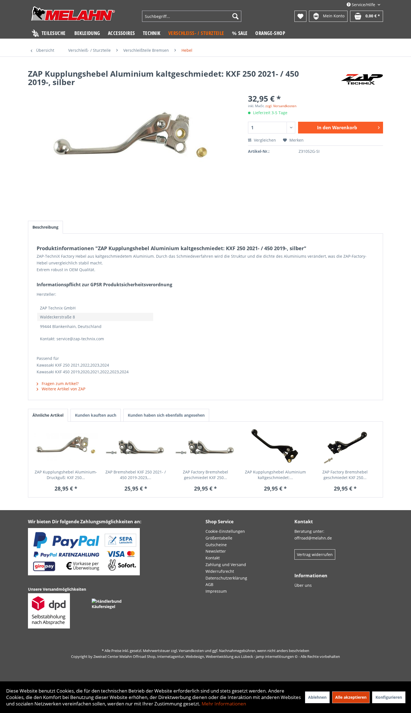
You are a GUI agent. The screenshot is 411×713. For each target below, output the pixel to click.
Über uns (303, 585)
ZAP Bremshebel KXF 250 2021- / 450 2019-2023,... (135, 474)
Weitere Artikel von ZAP (63, 388)
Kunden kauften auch (95, 415)
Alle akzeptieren (351, 697)
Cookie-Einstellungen (225, 531)
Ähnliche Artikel (47, 415)
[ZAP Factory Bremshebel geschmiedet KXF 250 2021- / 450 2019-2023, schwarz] (345, 446)
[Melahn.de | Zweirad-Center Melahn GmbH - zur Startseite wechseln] (73, 16)
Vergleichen (264, 140)
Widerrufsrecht (220, 571)
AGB (209, 584)
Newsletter (216, 551)
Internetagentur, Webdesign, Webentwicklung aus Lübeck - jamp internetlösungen (225, 656)
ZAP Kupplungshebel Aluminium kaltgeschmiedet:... (275, 474)
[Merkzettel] (300, 16)
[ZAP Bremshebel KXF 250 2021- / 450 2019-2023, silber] (136, 446)
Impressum (216, 591)
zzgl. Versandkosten (280, 106)
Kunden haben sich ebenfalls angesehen (166, 415)
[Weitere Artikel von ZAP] (362, 79)
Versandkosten (191, 650)
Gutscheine (216, 544)
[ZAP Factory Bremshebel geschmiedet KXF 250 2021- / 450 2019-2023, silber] (205, 446)
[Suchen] (235, 16)
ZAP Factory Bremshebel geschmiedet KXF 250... (205, 474)
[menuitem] (192, 16)
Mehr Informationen (224, 703)
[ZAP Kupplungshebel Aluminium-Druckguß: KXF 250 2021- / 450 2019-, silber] (66, 446)
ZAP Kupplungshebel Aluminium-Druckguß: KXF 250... (66, 474)
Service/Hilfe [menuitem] (363, 4)
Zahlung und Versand (226, 564)
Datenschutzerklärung (226, 578)
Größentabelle (219, 538)
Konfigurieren (388, 697)
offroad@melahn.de (313, 538)
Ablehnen (317, 697)
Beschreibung (45, 227)
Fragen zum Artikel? (60, 383)
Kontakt (213, 557)
